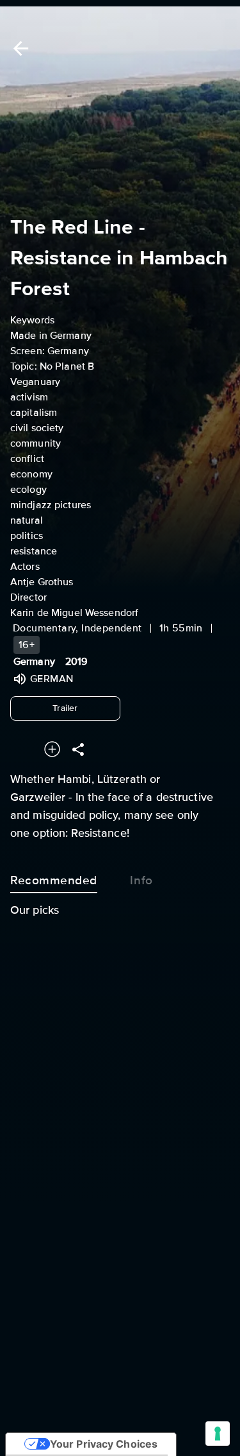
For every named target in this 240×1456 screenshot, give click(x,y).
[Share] (78, 749)
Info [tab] (141, 880)
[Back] (18, 48)
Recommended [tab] (53, 880)
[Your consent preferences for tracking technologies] (217, 1433)
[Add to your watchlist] (52, 749)
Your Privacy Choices (103, 1443)
